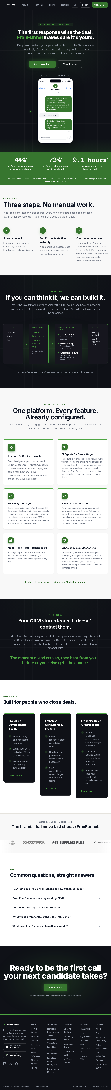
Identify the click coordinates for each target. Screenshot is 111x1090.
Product (24, 5)
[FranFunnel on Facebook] (16, 1063)
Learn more (14, 775)
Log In (85, 5)
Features (35, 1036)
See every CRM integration (70, 582)
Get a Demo (99, 5)
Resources (64, 5)
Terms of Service (92, 1086)
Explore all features (37, 582)
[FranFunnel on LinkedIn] (4, 1063)
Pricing (52, 5)
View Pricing (70, 64)
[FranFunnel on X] (10, 1063)
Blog (98, 1033)
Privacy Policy (76, 1086)
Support (104, 1086)
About (98, 1029)
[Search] (75, 5)
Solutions (39, 5)
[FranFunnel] (12, 5)
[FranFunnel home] (15, 1024)
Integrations (36, 1041)
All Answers (85, 1029)
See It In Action (42, 64)
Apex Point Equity (47, 1086)
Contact (99, 1060)
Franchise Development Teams (53, 1032)
